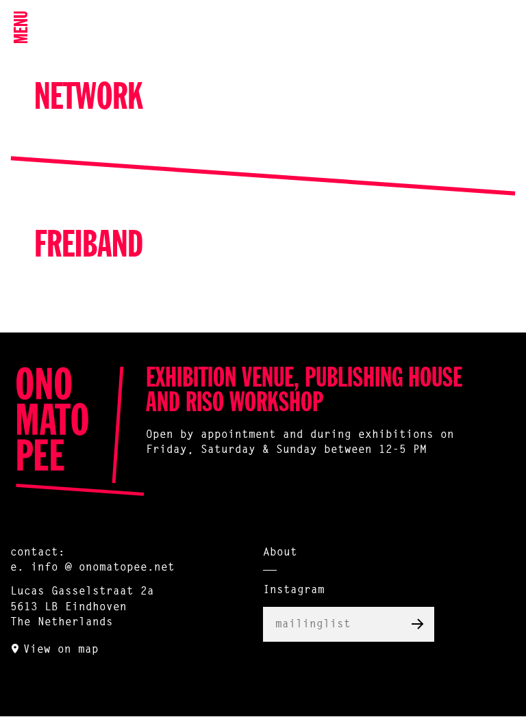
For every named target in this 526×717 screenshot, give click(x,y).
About (280, 552)
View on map (61, 649)
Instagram (294, 590)
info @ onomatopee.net (103, 567)
